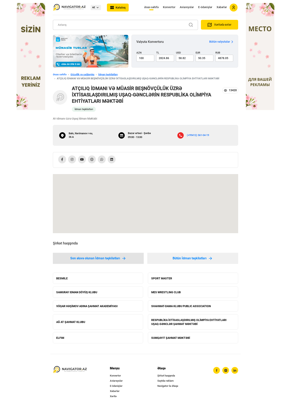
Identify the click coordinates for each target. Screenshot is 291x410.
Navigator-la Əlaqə (167, 385)
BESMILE (62, 278)
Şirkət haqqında (166, 375)
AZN (139, 52)
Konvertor (169, 7)
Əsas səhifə (151, 7)
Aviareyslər (187, 7)
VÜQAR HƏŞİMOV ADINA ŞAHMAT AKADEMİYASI (87, 306)
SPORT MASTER (161, 278)
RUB (217, 52)
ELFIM (60, 337)
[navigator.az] (70, 369)
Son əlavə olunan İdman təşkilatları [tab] (95, 258)
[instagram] (225, 370)
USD (178, 52)
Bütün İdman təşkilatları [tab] (189, 258)
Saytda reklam (165, 380)
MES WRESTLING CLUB (166, 292)
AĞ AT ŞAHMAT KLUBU (70, 322)
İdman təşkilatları (108, 74)
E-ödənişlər (205, 7)
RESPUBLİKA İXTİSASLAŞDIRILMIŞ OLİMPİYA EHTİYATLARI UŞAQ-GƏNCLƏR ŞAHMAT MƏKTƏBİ (188, 322)
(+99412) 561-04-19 (198, 135)
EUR (198, 52)
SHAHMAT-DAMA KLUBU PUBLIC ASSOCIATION (181, 306)
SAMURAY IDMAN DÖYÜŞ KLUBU (76, 292)
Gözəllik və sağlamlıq (82, 74)
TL (157, 52)
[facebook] (216, 370)
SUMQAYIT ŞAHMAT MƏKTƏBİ (170, 337)
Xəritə (113, 396)
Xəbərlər (222, 7)
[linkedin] (234, 370)
